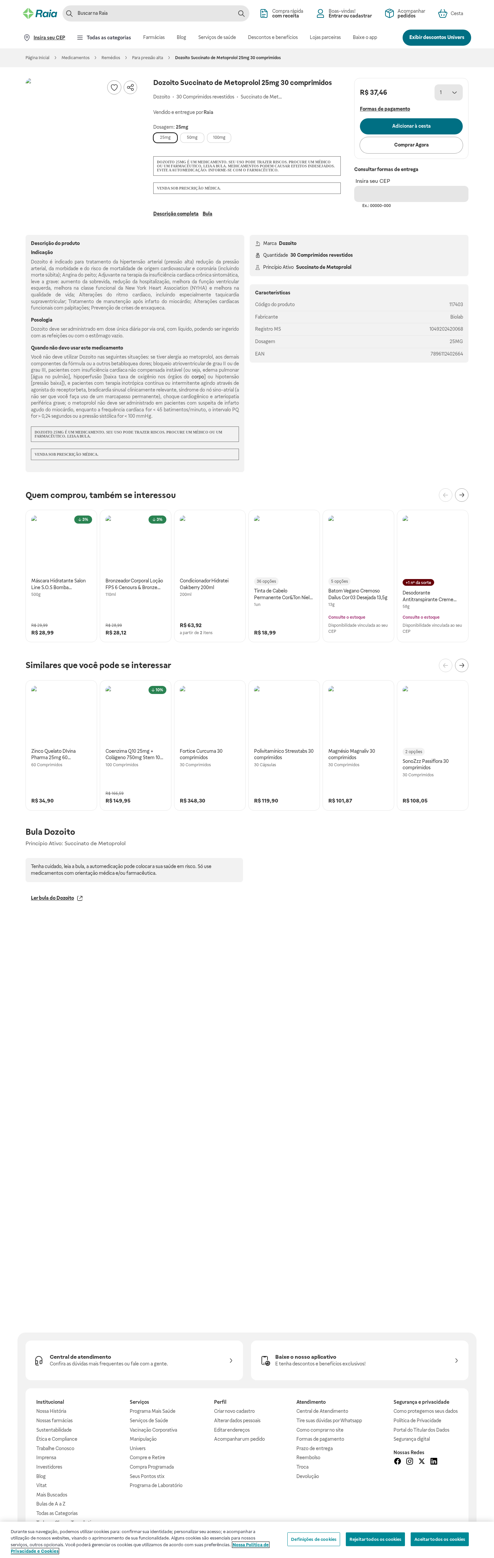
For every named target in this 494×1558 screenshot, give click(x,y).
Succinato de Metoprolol (324, 267)
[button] (83, 135)
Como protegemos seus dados (426, 1411)
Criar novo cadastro (234, 1411)
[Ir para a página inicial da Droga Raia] (40, 13)
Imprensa (46, 1457)
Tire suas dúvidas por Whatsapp (329, 1420)
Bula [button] (207, 213)
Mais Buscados (51, 1495)
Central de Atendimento (322, 1411)
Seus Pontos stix (147, 1476)
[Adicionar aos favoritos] (114, 87)
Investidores (49, 1467)
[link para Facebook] (398, 1462)
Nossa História (51, 1411)
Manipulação (143, 1439)
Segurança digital (412, 1439)
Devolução (307, 1476)
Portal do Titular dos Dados (421, 1430)
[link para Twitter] (422, 1462)
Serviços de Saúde (149, 1420)
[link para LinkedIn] (434, 1462)
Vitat (41, 1485)
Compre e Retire (147, 1457)
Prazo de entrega (314, 1448)
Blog (41, 1476)
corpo (198, 376)
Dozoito (287, 243)
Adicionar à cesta (411, 126)
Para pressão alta (147, 57)
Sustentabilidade (54, 1430)
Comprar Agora (411, 145)
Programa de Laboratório (156, 1485)
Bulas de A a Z (51, 1504)
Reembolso (308, 1457)
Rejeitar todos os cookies (375, 1539)
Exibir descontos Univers (436, 37)
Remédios (110, 57)
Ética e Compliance (56, 1439)
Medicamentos (75, 57)
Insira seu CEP (373, 181)
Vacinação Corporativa (153, 1430)
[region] (247, 1540)
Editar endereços (232, 1430)
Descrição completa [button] (176, 213)
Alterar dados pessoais (237, 1420)
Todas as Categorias (57, 1513)
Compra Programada (152, 1467)
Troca (302, 1467)
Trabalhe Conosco (55, 1448)
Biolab (456, 317)
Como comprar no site (319, 1430)
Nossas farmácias (54, 1420)
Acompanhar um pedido (239, 1439)
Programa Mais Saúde (152, 1411)
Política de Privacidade (417, 1420)
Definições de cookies (313, 1539)
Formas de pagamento (320, 1439)
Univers (138, 1448)
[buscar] (241, 13)
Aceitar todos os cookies (439, 1539)
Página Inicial (37, 57)
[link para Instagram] (410, 1462)
